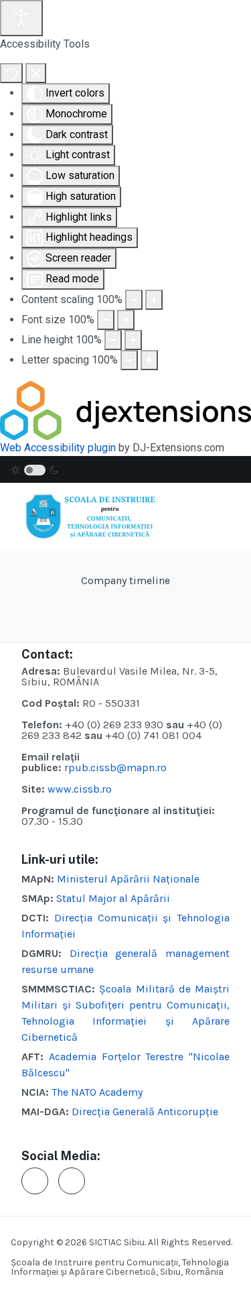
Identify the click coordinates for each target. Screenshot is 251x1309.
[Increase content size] (154, 300)
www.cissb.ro (81, 789)
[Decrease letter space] (129, 360)
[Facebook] (34, 1181)
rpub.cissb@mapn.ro (115, 767)
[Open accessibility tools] (21, 18)
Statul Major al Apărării (113, 898)
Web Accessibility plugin (58, 447)
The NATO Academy (97, 1092)
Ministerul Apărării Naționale (128, 878)
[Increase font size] (126, 320)
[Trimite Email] (71, 1181)
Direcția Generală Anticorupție (145, 1111)
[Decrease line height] (113, 340)
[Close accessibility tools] (35, 73)
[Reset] (11, 73)
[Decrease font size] (105, 320)
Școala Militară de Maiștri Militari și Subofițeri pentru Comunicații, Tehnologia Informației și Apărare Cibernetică (125, 1012)
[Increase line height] (133, 340)
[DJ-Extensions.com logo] (125, 409)
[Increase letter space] (149, 360)
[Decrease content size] (134, 300)
